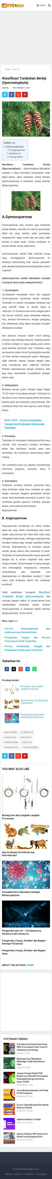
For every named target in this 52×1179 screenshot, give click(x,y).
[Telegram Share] (27, 669)
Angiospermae (11, 732)
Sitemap (8, 1174)
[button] (41, 5)
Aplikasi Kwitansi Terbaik (29, 1119)
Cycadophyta (27, 732)
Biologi (16, 69)
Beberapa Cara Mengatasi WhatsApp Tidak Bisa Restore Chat (31, 1061)
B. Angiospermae (17, 150)
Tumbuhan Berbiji (30, 747)
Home (7, 69)
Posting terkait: (16, 157)
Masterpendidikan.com (29, 1169)
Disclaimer (29, 1174)
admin (5, 88)
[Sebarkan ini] (7, 669)
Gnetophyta (26, 737)
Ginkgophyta (10, 737)
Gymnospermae (11, 742)
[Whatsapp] (34, 669)
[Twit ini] (14, 669)
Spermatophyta (11, 747)
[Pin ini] (20, 669)
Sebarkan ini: (15, 153)
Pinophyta (27, 742)
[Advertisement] (26, 37)
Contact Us (18, 1174)
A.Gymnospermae (15, 146)
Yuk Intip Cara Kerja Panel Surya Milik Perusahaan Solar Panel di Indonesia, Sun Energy (32, 1047)
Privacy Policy (41, 1174)
